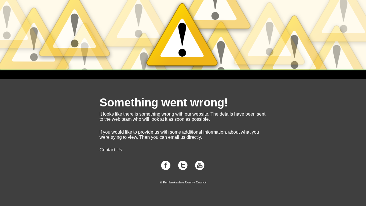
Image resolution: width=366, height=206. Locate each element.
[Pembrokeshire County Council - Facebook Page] (165, 168)
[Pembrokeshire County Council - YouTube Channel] (199, 168)
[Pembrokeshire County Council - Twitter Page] (183, 168)
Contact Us (111, 149)
